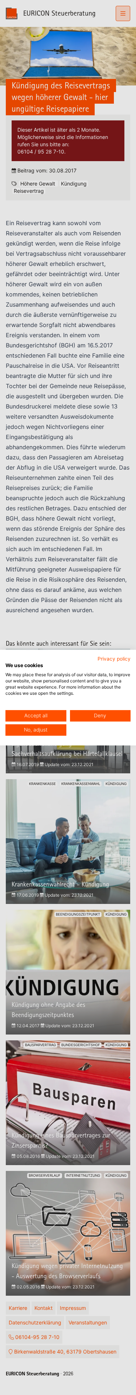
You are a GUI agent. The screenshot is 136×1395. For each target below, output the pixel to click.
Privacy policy (114, 659)
